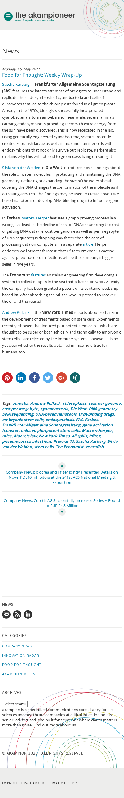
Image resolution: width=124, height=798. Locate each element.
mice (7, 436)
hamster (10, 430)
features (38, 275)
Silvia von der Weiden (21, 167)
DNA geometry (103, 408)
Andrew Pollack (15, 312)
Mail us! (6, 614)
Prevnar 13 (63, 441)
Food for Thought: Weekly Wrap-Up (42, 75)
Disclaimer (32, 782)
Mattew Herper (35, 218)
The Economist (70, 446)
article (87, 244)
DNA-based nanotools (55, 414)
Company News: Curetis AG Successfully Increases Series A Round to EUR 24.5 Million (62, 503)
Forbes (91, 419)
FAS (79, 419)
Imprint (10, 782)
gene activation (97, 425)
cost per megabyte (20, 408)
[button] (7, 377)
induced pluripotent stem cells (50, 430)
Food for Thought (22, 664)
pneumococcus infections (26, 441)
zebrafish (95, 446)
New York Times (54, 436)
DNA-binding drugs (96, 414)
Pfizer (94, 436)
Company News (17, 646)
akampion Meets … (21, 674)
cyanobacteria (54, 408)
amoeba (20, 403)
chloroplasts (74, 403)
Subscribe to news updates (17, 614)
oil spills (79, 436)
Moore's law (25, 436)
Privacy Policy (62, 782)
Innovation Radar (20, 655)
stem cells (44, 446)
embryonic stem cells (22, 419)
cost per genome (104, 403)
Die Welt (78, 408)
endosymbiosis (59, 419)
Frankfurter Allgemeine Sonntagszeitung (41, 425)
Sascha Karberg (15, 84)
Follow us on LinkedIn (28, 614)
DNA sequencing (17, 414)
